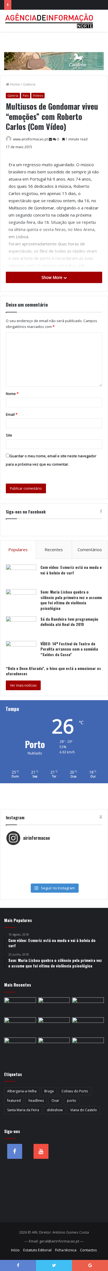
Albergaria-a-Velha (22, 1091)
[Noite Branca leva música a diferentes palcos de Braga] (88, 1006)
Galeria (29, 84)
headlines (36, 1100)
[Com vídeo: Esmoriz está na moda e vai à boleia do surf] (21, 574)
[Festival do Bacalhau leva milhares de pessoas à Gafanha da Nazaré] (88, 1047)
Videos (38, 95)
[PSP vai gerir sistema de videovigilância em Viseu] (20, 1006)
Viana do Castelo (83, 1110)
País (26, 95)
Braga (49, 1091)
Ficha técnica (65, 1249)
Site (9, 435)
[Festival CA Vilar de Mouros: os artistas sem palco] (54, 1026)
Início (15, 1249)
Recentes (54, 549)
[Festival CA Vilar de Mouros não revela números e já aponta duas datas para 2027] (54, 1006)
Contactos (88, 1249)
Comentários (90, 549)
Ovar (55, 1100)
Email (11, 414)
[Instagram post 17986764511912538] (54, 862)
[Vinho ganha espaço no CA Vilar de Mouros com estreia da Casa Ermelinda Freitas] (88, 1026)
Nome (12, 393)
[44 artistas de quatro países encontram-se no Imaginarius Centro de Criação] (20, 1026)
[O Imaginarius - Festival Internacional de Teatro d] (54, 851)
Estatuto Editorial (37, 1249)
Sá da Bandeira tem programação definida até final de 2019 (69, 621)
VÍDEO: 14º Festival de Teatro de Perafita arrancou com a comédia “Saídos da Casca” (69, 649)
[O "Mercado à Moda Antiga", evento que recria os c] (54, 879)
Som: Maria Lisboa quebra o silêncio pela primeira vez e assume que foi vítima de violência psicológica (71, 600)
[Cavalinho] (54, 53)
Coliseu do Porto (74, 1091)
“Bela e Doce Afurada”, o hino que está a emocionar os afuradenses (53, 671)
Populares (18, 549)
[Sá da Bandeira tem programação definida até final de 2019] (21, 626)
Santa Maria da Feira (23, 1110)
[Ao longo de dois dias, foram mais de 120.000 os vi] (54, 873)
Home (14, 84)
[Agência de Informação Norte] (50, 20)
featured (14, 1100)
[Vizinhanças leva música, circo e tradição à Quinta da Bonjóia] (20, 1047)
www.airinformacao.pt (30, 139)
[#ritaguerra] (54, 868)
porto (71, 1100)
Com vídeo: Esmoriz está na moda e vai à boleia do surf (71, 570)
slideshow (55, 1110)
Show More (52, 277)
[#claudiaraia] (54, 856)
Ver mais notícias (23, 685)
